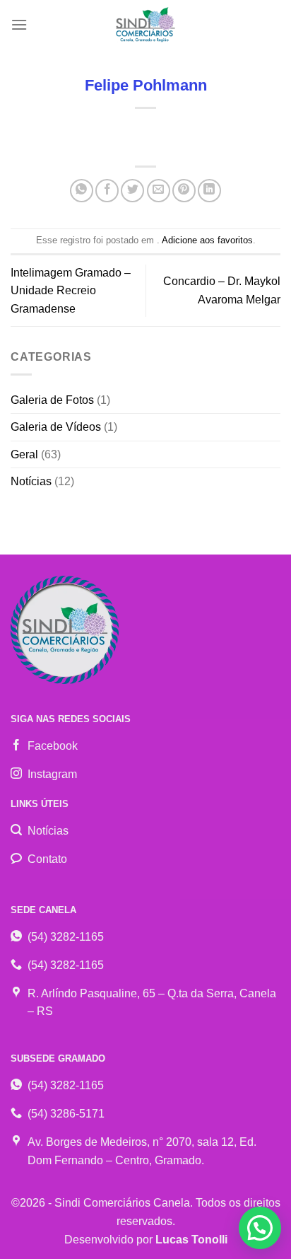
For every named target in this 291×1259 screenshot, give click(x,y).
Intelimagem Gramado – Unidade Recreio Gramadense (71, 291)
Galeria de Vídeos (56, 427)
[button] (260, 1228)
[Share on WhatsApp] (81, 190)
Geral (24, 454)
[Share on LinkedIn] (209, 190)
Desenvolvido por (145, 1240)
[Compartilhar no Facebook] (107, 190)
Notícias (31, 481)
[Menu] (19, 24)
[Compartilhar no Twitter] (132, 190)
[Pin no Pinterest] (184, 190)
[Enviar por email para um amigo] (158, 190)
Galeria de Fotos (52, 400)
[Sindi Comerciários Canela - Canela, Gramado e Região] (145, 25)
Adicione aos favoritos (207, 240)
